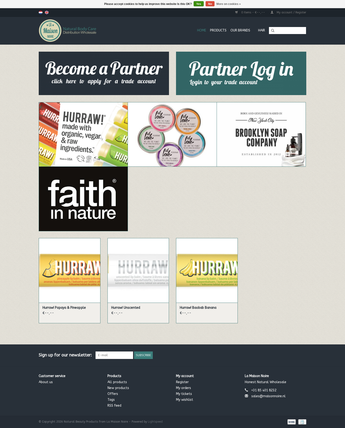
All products (117, 382)
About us (46, 382)
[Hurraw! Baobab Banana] (207, 270)
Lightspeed (155, 421)
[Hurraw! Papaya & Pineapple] (69, 270)
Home (201, 30)
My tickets (184, 394)
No (210, 4)
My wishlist (184, 400)
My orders (183, 388)
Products (218, 30)
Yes (198, 4)
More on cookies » (228, 4)
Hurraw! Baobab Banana (198, 308)
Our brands (240, 30)
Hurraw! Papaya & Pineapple (64, 308)
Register (182, 382)
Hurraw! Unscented (125, 308)
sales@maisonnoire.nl (268, 396)
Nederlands (40, 12)
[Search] (271, 31)
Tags (111, 400)
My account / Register (291, 12)
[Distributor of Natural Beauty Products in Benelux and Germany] (84, 30)
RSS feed (114, 406)
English (47, 12)
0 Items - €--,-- (253, 12)
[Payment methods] (291, 421)
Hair (261, 30)
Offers (112, 394)
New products (118, 388)
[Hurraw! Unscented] (138, 270)
